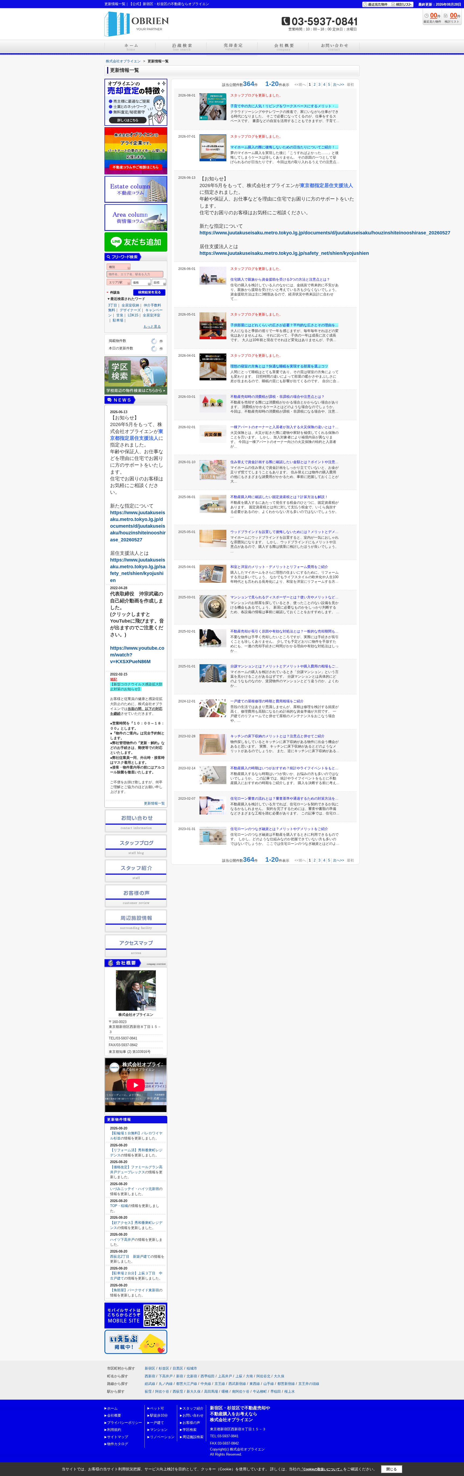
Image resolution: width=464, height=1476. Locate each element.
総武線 (150, 1384)
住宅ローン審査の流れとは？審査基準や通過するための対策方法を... (284, 798)
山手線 (268, 1384)
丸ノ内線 (166, 1384)
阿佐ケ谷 (162, 1391)
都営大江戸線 (186, 1384)
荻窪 (148, 1391)
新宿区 (150, 1368)
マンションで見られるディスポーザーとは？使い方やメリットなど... (284, 597)
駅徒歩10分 (159, 1415)
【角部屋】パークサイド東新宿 (134, 1290)
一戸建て (157, 1423)
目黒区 (178, 1368)
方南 (249, 1376)
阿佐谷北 (263, 1376)
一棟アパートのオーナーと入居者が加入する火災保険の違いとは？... (284, 427)
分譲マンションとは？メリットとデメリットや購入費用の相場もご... (284, 666)
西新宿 (150, 1376)
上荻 (238, 1376)
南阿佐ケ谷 (240, 1391)
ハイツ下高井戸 (122, 1240)
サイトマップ (117, 1437)
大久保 (279, 1376)
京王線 (220, 1384)
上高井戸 (225, 1376)
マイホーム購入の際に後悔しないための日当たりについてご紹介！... (284, 147)
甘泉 (119, 315)
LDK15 (133, 315)
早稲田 (275, 1391)
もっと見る (152, 326)
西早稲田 (208, 1376)
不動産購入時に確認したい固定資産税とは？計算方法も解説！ (279, 497)
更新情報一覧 (154, 803)
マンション (159, 1430)
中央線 (206, 1384)
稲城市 (192, 1368)
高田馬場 (211, 1391)
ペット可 (157, 1408)
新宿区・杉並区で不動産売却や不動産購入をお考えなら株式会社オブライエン (240, 1414)
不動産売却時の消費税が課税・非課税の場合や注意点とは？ (277, 397)
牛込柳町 (260, 1391)
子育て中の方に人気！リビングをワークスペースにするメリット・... (284, 106)
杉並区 (164, 1368)
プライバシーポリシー (124, 1423)
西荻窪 (178, 1391)
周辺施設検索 (193, 1437)
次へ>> (338, 85)
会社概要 (114, 1415)
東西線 (254, 1384)
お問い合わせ (193, 1415)
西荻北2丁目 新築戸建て (130, 1257)
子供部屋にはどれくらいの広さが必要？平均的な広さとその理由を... (284, 325)
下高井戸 (166, 1376)
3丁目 (112, 305)
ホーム (112, 1408)
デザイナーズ (130, 310)
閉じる (391, 1469)
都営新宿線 (286, 1384)
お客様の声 (191, 1423)
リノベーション (162, 1437)
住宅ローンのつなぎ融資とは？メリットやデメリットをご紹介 (279, 829)
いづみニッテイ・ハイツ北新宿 (134, 1189)
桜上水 (289, 1391)
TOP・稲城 (119, 1206)
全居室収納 (130, 305)
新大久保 (194, 1391)
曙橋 (225, 1391)
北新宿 (192, 1376)
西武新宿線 (237, 1384)
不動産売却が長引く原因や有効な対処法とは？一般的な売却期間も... (284, 631)
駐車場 (118, 320)
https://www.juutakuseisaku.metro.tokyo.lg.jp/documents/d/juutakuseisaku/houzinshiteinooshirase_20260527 (325, 232)
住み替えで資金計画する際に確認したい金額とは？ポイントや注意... (284, 462)
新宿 (179, 1376)
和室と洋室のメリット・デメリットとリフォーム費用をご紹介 (279, 567)
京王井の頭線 (308, 1384)
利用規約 (114, 1430)
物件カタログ (117, 1444)
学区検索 (190, 1430)
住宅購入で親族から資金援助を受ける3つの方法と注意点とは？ (280, 279)
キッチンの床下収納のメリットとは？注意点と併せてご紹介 (277, 736)
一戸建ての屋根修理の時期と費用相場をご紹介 (267, 701)
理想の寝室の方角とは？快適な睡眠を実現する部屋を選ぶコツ (279, 366)
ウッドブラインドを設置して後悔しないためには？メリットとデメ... (284, 532)
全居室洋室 (151, 315)
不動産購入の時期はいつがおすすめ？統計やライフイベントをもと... (284, 768)
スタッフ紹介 (193, 1408)
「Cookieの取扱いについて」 (321, 1469)
